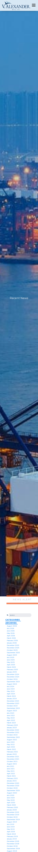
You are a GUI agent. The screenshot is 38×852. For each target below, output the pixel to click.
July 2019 (10, 824)
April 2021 (11, 773)
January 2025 (12, 672)
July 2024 (10, 686)
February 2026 (12, 640)
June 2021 (11, 769)
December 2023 (13, 701)
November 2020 (13, 786)
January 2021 (12, 781)
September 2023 (13, 708)
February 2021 (12, 778)
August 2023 (12, 711)
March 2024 (11, 696)
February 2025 (12, 669)
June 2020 (11, 798)
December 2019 (13, 812)
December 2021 (13, 757)
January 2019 (12, 839)
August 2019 (12, 822)
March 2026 (11, 638)
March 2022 (11, 749)
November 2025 (13, 648)
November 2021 (13, 759)
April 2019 (11, 832)
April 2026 (11, 636)
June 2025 (11, 660)
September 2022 (13, 737)
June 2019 (11, 827)
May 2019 (11, 829)
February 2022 (12, 752)
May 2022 (11, 744)
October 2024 (12, 679)
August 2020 (12, 793)
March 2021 (11, 776)
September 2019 (13, 819)
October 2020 (12, 788)
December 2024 (13, 674)
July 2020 (10, 795)
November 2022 (13, 732)
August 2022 (12, 740)
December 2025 (13, 645)
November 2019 (13, 815)
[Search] (7, 615)
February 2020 (12, 807)
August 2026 (12, 626)
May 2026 (11, 633)
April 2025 (11, 665)
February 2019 (12, 836)
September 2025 (13, 653)
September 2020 (13, 790)
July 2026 (10, 628)
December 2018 (13, 841)
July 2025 (10, 657)
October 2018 (12, 846)
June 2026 (11, 631)
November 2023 (13, 703)
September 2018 (13, 848)
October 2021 (12, 761)
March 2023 (11, 723)
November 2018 (13, 844)
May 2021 (11, 771)
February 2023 (12, 725)
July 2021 (10, 766)
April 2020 (11, 803)
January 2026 (12, 643)
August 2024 (12, 684)
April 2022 (11, 747)
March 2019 (11, 834)
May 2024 (11, 691)
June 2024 (11, 689)
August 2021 (12, 764)
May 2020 (11, 800)
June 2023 (11, 715)
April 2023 (11, 720)
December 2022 (13, 730)
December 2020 (13, 783)
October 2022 (12, 735)
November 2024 (13, 677)
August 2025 (12, 655)
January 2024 (12, 698)
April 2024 (11, 694)
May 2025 (11, 662)
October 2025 (12, 650)
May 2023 (11, 718)
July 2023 (10, 713)
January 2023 (12, 728)
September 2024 (13, 682)
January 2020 (12, 810)
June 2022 (11, 742)
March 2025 (11, 667)
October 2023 (12, 706)
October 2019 (12, 817)
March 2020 (11, 805)
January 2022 (12, 754)
